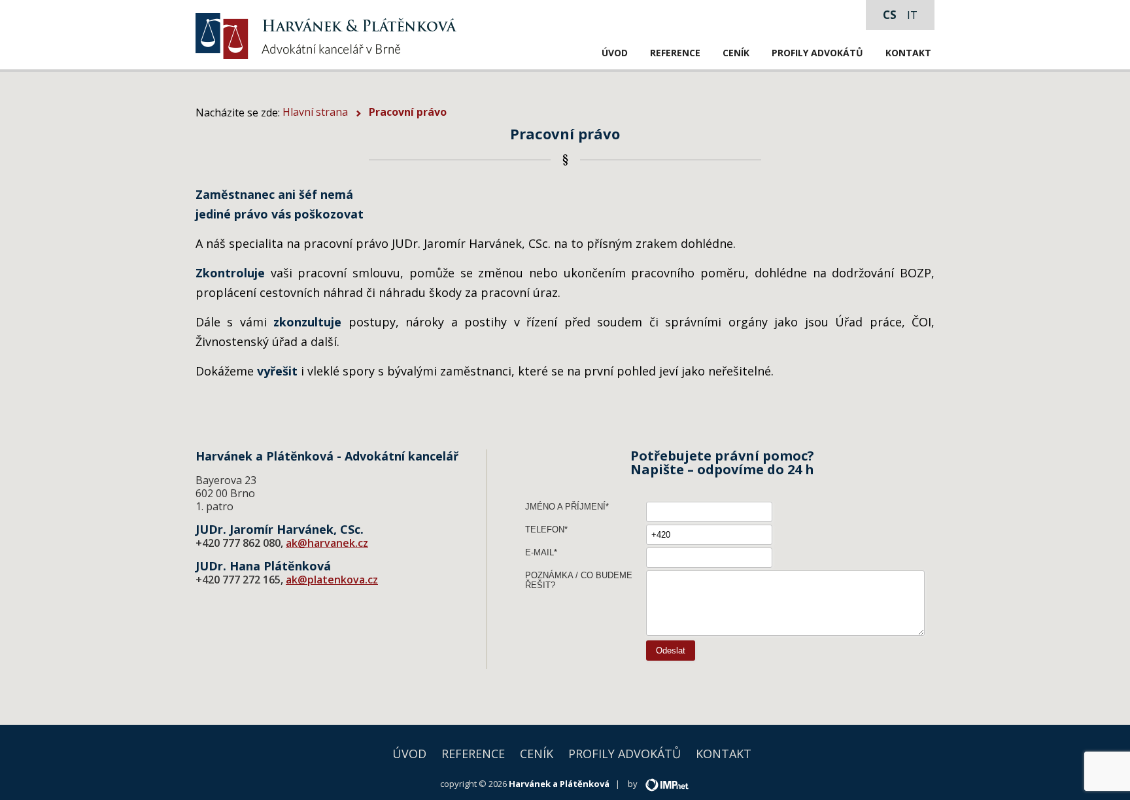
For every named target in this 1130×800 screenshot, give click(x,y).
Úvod (615, 52)
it (912, 14)
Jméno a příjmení (565, 507)
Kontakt (908, 52)
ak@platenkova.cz (332, 579)
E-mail (539, 552)
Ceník (736, 52)
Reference (675, 52)
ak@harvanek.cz (327, 543)
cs (890, 14)
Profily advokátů (817, 52)
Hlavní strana (315, 111)
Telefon (544, 529)
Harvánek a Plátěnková (559, 784)
